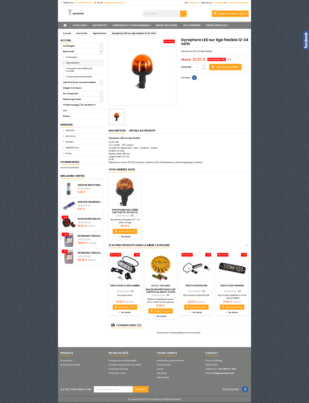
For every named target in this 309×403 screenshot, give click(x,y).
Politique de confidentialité (122, 360)
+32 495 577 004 (82, 2)
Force (68, 153)
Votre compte (167, 353)
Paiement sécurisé (118, 368)
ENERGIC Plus (72, 147)
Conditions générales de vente (125, 364)
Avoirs (160, 368)
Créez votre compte (238, 2)
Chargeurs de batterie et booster (79, 70)
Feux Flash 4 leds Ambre (125, 285)
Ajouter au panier (225, 67)
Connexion (218, 2)
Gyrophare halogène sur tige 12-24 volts (125, 211)
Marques (66, 124)
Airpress (69, 130)
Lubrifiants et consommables (131, 25)
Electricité (99, 25)
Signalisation (73, 62)
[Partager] (194, 77)
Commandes (164, 364)
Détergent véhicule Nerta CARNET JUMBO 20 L (90, 253)
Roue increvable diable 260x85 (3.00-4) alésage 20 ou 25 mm (90, 219)
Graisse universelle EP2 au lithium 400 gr (90, 202)
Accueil (65, 40)
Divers (66, 116)
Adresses (162, 373)
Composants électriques (79, 76)
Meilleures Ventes (72, 176)
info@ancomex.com (114, 2)
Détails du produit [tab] (142, 130)
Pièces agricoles (216, 25)
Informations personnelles (170, 360)
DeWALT (69, 141)
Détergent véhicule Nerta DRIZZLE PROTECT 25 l (90, 236)
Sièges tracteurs (166, 25)
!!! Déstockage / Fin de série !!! (79, 104)
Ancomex (70, 136)
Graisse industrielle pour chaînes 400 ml (90, 185)
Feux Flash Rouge (196, 285)
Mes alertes (163, 377)
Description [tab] (117, 130)
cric (65, 110)
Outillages (80, 25)
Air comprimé (191, 25)
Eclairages (71, 57)
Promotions (66, 360)
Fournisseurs (69, 162)
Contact (211, 353)
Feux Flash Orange (232, 285)
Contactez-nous (117, 373)
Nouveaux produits (70, 364)
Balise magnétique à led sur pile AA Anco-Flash (160, 291)
